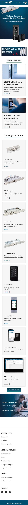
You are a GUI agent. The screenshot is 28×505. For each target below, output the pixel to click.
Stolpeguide (4, 437)
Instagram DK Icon (11, 492)
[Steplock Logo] (8, 2)
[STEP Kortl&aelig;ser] (14, 279)
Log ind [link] (20, 2)
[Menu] (2, 2)
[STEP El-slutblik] (14, 154)
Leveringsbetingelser (6, 477)
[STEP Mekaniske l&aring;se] (14, 248)
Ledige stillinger (5, 468)
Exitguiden (4, 440)
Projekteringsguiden (6, 444)
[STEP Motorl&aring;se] (14, 217)
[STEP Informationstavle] (14, 371)
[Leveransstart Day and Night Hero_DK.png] (14, 51)
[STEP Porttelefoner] (14, 311)
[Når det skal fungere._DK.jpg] (14, 43)
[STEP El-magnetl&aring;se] (14, 185)
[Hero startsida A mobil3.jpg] (14, 23)
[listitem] (14, 437)
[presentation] (14, 439)
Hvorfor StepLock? (6, 453)
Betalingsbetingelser (6, 481)
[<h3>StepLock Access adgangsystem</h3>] (14, 113)
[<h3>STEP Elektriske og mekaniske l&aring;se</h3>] (14, 80)
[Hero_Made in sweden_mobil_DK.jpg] (14, 405)
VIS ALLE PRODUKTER (14, 390)
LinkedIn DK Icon (2, 492)
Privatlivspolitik (5, 461)
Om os (2, 457)
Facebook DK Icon (7, 492)
